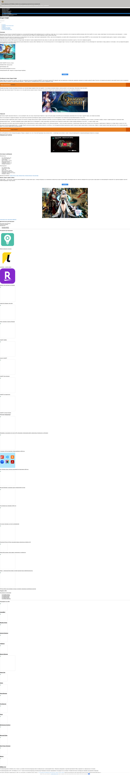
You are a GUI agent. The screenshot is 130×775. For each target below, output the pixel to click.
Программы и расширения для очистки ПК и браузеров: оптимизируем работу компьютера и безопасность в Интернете (24, 432)
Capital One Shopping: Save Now (6, 303)
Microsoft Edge (35, 175)
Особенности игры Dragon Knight (8, 25)
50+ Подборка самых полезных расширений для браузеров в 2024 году (14, 469)
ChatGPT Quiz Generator (5, 376)
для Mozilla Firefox (5, 596)
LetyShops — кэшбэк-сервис (5, 267)
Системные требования (6, 28)
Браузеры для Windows (6, 8)
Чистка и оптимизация (7, 13)
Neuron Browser (4, 654)
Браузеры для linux (5, 10)
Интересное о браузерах (6, 11)
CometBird (2, 612)
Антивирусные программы (6, 12)
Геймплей (3, 26)
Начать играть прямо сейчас (7, 29)
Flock (1, 714)
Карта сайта (61, 772)
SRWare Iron (3, 766)
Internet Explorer (4, 633)
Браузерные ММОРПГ (12, 219)
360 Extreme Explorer (5, 724)
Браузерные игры (3, 219)
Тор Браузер (3, 703)
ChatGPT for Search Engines (5, 412)
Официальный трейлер (6, 27)
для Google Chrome (6, 594)
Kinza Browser (3, 693)
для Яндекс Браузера (6, 598)
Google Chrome (13, 175)
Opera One (2, 672)
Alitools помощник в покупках (5, 248)
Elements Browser (28, 175)
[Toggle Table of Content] (1, 22)
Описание (4, 24)
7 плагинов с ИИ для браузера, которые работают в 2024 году (12, 451)
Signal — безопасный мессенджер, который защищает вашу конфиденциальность (16, 570)
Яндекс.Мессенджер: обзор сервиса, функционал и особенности (13, 552)
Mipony (2, 756)
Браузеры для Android (5, 9)
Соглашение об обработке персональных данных (48, 772)
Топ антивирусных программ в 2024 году (8, 505)
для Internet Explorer (6, 595)
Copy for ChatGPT (3, 358)
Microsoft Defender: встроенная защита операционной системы (12, 487)
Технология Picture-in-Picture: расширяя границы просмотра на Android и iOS (15, 542)
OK (88, 773)
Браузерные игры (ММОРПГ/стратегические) (9, 14)
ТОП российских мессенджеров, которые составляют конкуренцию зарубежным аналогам (18, 588)
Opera (17, 175)
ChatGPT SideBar (3, 339)
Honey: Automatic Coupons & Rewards (7, 321)
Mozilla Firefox (22, 175)
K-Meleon (2, 643)
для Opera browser (5, 597)
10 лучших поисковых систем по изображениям (9, 523)
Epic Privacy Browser (5, 745)
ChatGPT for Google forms (5, 394)
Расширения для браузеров (5, 592)
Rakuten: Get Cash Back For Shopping (7, 285)
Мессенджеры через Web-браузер (7, 15)
